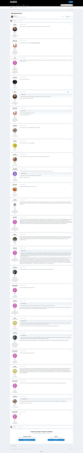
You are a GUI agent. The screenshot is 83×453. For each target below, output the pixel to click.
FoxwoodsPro (15, 285)
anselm (14, 199)
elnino (15, 24)
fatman (14, 154)
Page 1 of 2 (20, 20)
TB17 (15, 58)
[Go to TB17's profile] (15, 63)
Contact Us (41, 451)
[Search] (72, 5)
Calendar (15, 7)
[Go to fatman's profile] (15, 159)
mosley (14, 140)
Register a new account (26, 439)
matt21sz (15, 125)
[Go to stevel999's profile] (15, 174)
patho (15, 318)
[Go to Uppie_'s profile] (15, 239)
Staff (19, 7)
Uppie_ (14, 234)
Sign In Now (56, 439)
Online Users (24, 7)
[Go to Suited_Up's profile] (15, 45)
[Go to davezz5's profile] (15, 82)
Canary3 (15, 267)
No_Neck (15, 184)
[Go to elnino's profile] (12, 17)
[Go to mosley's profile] (15, 145)
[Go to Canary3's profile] (15, 272)
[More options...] (71, 24)
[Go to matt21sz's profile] (15, 130)
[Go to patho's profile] (15, 323)
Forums (11, 7)
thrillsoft (15, 217)
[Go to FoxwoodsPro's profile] (15, 290)
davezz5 (15, 77)
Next (15, 20)
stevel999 (15, 168)
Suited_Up (15, 40)
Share (63, 16)
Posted (23, 24)
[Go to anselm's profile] (15, 204)
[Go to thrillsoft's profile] (15, 222)
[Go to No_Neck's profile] (15, 189)
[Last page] (17, 20)
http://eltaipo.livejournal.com (35, 42)
